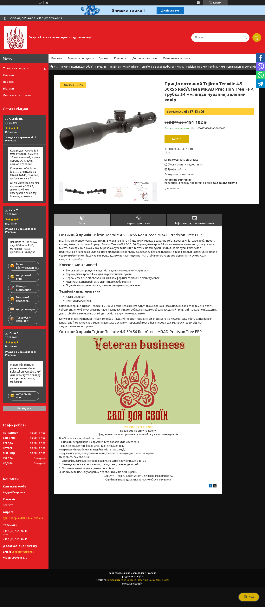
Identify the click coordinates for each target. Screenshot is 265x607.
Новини (8, 75)
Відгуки (8, 88)
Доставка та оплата (145, 58)
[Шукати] (245, 37)
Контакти (120, 58)
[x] (215, 486)
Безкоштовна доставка (183, 159)
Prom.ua (151, 573)
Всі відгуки (24, 408)
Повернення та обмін (176, 58)
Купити (176, 138)
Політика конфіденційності (153, 580)
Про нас (103, 58)
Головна (56, 58)
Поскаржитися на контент (121, 580)
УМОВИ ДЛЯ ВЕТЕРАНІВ (138, 427)
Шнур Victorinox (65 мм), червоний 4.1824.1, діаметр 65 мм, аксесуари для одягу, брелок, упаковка (25, 189)
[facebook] (210, 486)
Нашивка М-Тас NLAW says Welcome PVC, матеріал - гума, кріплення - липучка (23, 247)
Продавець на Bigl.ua (132, 576)
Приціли (100, 66)
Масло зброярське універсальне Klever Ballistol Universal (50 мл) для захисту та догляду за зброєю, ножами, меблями (25, 373)
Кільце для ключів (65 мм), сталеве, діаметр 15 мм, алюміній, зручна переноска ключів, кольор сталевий (25, 157)
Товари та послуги (79, 58)
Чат (251, 596)
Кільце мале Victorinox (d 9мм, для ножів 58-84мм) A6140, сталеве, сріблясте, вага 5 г (24, 173)
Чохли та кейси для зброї (77, 66)
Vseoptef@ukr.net (22, 551)
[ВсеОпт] (15, 37)
